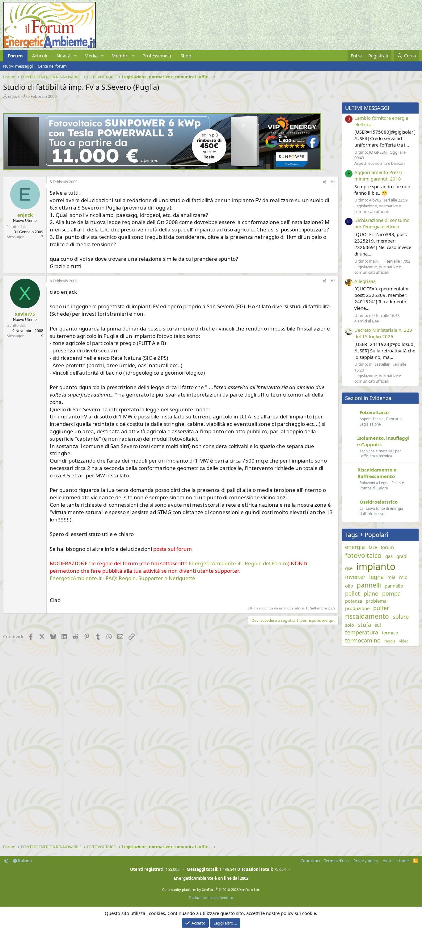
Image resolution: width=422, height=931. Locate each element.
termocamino (363, 640)
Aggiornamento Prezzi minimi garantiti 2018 (378, 175)
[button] (75, 55)
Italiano (24, 860)
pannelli (369, 585)
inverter (355, 576)
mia (391, 577)
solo (349, 625)
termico (390, 633)
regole (389, 641)
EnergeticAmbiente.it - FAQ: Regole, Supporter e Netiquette (122, 578)
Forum (15, 55)
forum (387, 547)
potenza (353, 601)
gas (389, 556)
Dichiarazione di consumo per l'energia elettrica (382, 223)
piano (371, 593)
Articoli (39, 55)
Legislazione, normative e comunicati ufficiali (377, 208)
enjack (14, 96)
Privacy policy (365, 860)
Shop (185, 55)
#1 (333, 182)
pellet (352, 593)
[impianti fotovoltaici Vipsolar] (162, 168)
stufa (364, 624)
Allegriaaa (365, 281)
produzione (357, 608)
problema (376, 601)
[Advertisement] (169, 691)
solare (401, 616)
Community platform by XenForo (211, 889)
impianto (375, 566)
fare (373, 547)
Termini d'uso (336, 860)
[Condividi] (324, 182)
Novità (63, 55)
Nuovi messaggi (18, 66)
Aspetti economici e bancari (379, 163)
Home (403, 860)
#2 (333, 281)
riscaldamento (367, 616)
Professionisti (156, 55)
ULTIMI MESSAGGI (367, 107)
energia (355, 547)
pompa (391, 593)
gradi (401, 556)
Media (91, 55)
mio (403, 577)
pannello (394, 586)
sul (378, 625)
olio (349, 586)
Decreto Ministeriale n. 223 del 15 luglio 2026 (383, 333)
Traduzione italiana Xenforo (211, 897)
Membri (120, 55)
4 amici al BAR (366, 321)
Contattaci (310, 860)
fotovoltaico (363, 555)
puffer (381, 608)
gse (348, 568)
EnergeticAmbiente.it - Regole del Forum (238, 563)
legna (376, 576)
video (403, 641)
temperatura (361, 632)
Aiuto (388, 860)
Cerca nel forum (52, 66)
